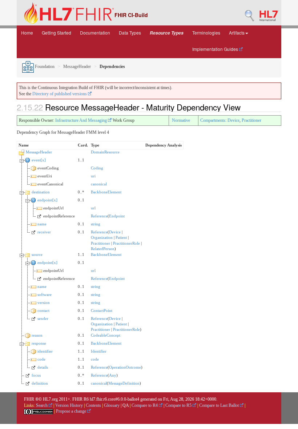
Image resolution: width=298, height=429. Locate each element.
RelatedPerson (102, 248)
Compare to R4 (145, 405)
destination (41, 192)
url (93, 208)
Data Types (130, 32)
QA (125, 405)
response (39, 343)
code (41, 359)
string (95, 224)
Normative (181, 120)
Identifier (98, 351)
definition (40, 383)
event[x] (39, 160)
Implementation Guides (215, 49)
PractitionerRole (126, 243)
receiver (44, 232)
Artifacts (237, 32)
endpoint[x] (47, 200)
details (42, 367)
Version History (69, 405)
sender (42, 318)
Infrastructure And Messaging (81, 120)
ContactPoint (101, 310)
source (37, 254)
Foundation (44, 66)
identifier (45, 351)
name (42, 224)
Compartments (212, 120)
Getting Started (56, 32)
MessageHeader (77, 66)
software (44, 294)
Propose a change (71, 411)
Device (233, 120)
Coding (97, 168)
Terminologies (206, 32)
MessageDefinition (124, 383)
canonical (99, 184)
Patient (121, 237)
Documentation (95, 32)
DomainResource (105, 152)
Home (27, 32)
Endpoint (117, 216)
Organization (102, 237)
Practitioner (251, 120)
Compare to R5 (179, 405)
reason (37, 335)
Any (112, 375)
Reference (99, 216)
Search (42, 405)
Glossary (112, 405)
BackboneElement (106, 192)
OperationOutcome (125, 367)
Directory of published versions (60, 93)
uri (93, 176)
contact (43, 310)
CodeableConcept (105, 335)
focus (36, 375)
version (43, 302)
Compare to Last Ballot (219, 405)
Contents (93, 405)
